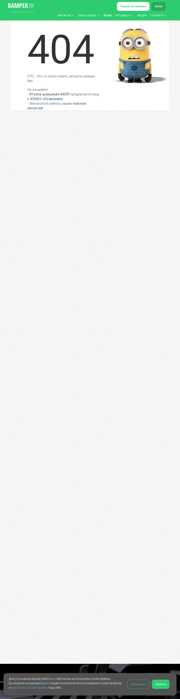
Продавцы (122, 15)
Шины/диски (87, 15)
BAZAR (108, 15)
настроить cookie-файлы (29, 687)
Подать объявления (133, 6)
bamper (21, 5)
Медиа (141, 15)
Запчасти (64, 15)
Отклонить (138, 684)
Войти (158, 6)
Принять (161, 684)
